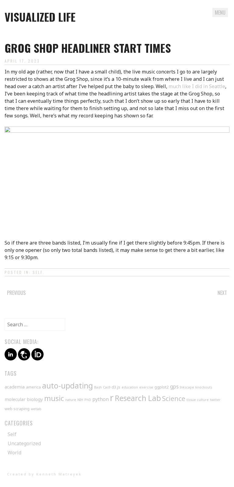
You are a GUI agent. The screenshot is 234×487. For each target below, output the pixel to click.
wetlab (36, 409)
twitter (215, 400)
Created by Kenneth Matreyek (44, 474)
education (130, 387)
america (33, 387)
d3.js (116, 387)
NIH (80, 400)
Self (38, 272)
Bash (98, 387)
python (100, 399)
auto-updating (67, 385)
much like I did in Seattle (196, 86)
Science (173, 398)
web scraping (17, 408)
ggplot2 (161, 387)
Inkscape (187, 387)
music (54, 398)
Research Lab (138, 398)
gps (174, 386)
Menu (220, 12)
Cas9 (106, 387)
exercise (146, 387)
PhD (87, 400)
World (14, 452)
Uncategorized (24, 443)
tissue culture (197, 400)
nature (70, 400)
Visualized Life (40, 17)
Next (222, 292)
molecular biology (24, 399)
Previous (16, 292)
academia (15, 387)
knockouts (203, 387)
